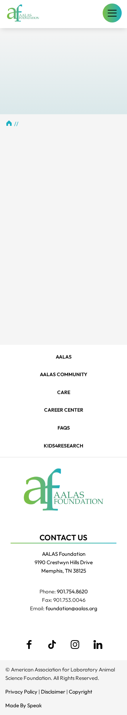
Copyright (80, 691)
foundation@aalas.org (71, 608)
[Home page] (23, 13)
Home (8, 123)
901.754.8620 (72, 591)
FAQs (64, 428)
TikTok (52, 644)
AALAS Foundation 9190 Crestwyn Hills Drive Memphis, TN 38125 (64, 562)
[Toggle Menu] (112, 13)
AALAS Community (63, 374)
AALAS (64, 357)
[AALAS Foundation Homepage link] (63, 489)
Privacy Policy (21, 691)
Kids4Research (63, 446)
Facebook (29, 644)
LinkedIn (98, 644)
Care (63, 392)
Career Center (63, 410)
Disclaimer (53, 691)
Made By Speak (23, 705)
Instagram (75, 644)
